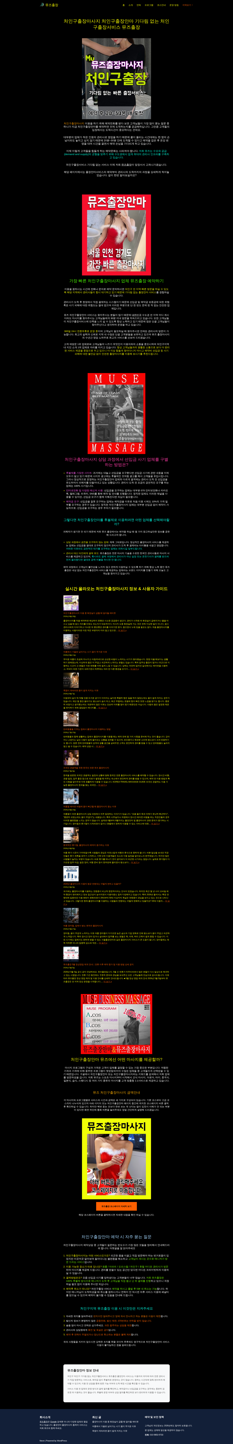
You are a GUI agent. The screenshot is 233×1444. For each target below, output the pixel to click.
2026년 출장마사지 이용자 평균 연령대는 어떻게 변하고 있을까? (92, 884)
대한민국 (136, 315)
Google (53, 1422)
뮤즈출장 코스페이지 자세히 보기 (116, 1206)
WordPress (62, 1441)
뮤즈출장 (126, 164)
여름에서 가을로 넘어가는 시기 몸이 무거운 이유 (85, 652)
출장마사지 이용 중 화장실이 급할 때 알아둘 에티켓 (115, 1422)
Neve (42, 1441)
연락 (139, 5)
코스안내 (161, 5)
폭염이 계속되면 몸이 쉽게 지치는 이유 (80, 690)
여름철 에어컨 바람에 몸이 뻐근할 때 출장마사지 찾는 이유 (89, 806)
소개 (131, 5)
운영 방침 (174, 5)
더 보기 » (122, 630)
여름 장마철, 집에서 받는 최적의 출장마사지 (83, 926)
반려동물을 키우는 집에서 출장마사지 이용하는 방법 (87, 729)
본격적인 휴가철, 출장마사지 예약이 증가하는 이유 (86, 845)
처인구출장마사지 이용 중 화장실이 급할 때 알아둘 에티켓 (89, 613)
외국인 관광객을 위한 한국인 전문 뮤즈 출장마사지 (86, 768)
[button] (192, 5)
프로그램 (149, 5)
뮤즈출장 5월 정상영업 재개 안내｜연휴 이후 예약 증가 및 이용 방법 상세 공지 (98, 964)
